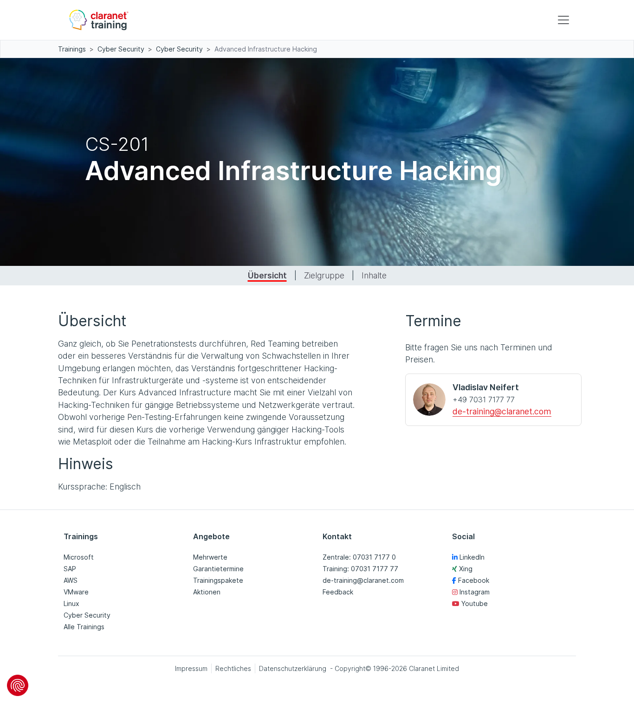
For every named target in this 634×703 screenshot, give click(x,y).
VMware (76, 592)
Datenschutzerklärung (292, 668)
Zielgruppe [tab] (324, 275)
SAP (70, 569)
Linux (71, 603)
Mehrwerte (210, 557)
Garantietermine (218, 569)
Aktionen (206, 592)
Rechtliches (233, 668)
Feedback (338, 592)
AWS (71, 580)
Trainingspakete (218, 580)
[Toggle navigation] (563, 20)
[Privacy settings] (17, 685)
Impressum (191, 668)
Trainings (72, 49)
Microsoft (79, 557)
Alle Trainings (84, 627)
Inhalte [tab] (374, 275)
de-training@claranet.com (502, 411)
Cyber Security (120, 49)
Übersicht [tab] (267, 275)
